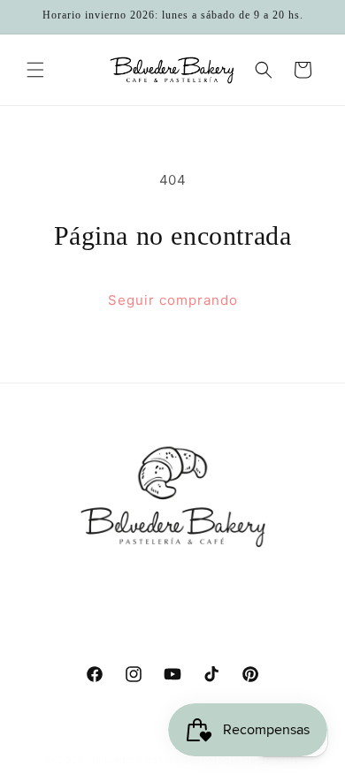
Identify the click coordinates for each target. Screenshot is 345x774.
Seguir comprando (173, 300)
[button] (35, 69)
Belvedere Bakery (136, 760)
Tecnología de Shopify (241, 760)
